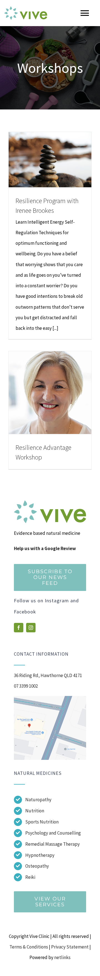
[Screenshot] (50, 698)
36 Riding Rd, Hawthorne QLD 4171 (48, 675)
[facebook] (18, 627)
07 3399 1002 (26, 686)
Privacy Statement (70, 947)
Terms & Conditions (28, 947)
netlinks (62, 957)
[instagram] (31, 627)
